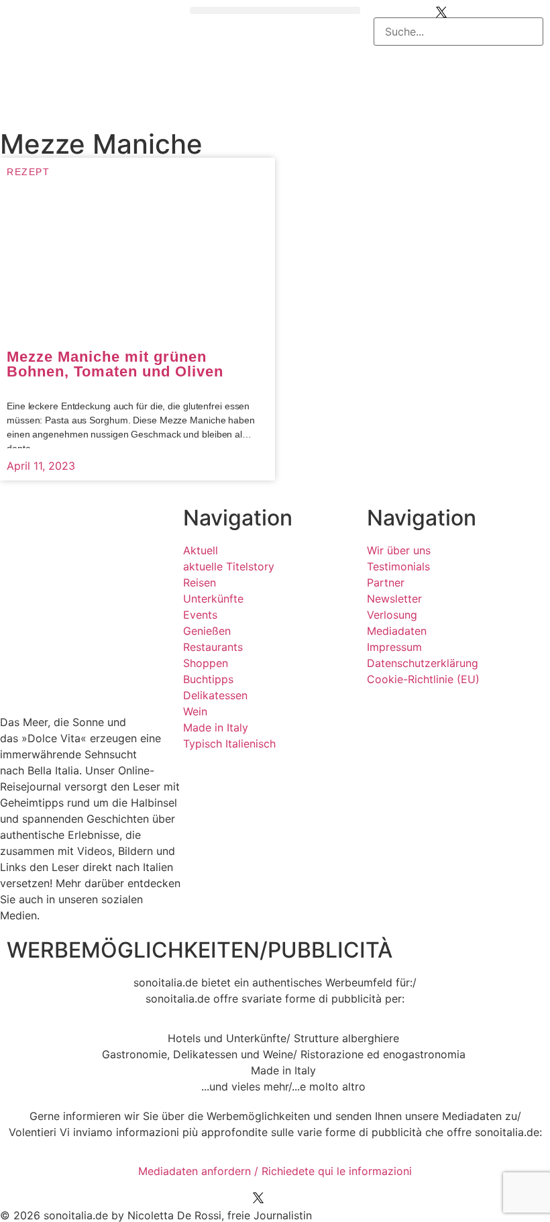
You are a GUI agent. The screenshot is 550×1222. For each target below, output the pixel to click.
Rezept (28, 171)
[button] (275, 10)
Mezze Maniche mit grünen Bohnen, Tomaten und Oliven (115, 364)
